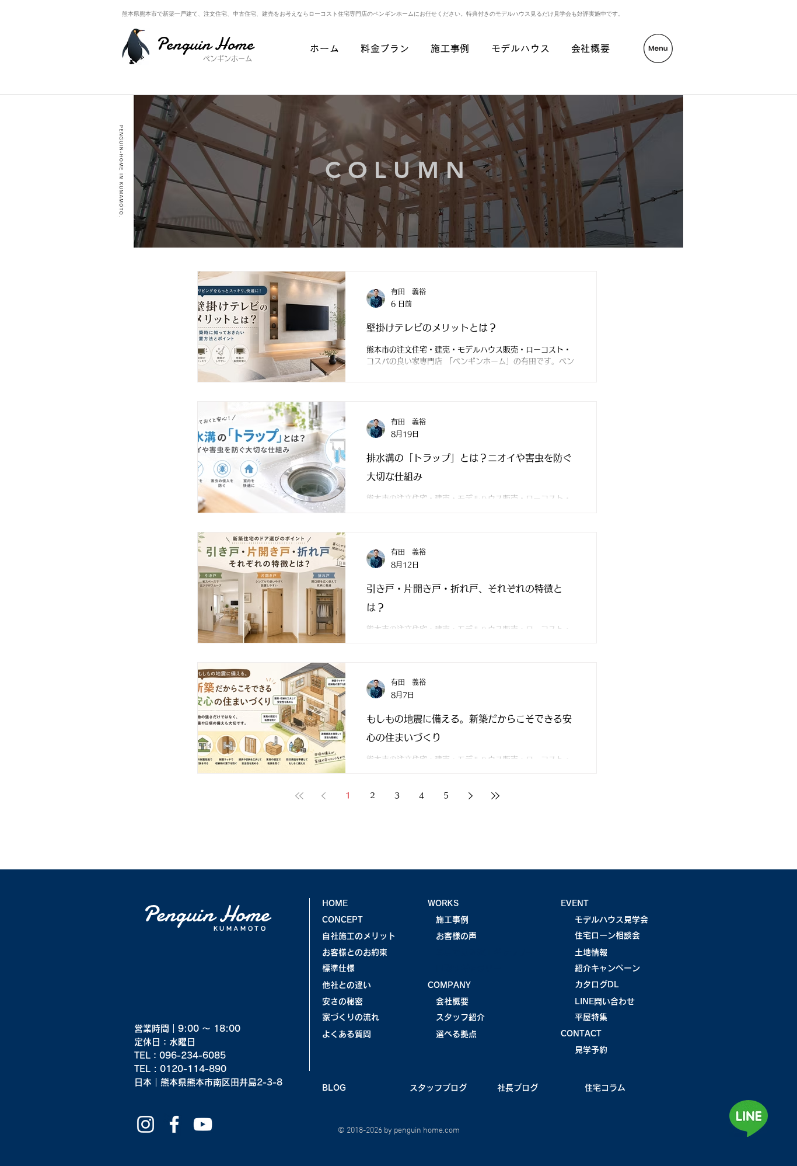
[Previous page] (323, 795)
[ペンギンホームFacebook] (174, 1124)
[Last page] (495, 795)
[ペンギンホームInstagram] (145, 1124)
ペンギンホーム (227, 58)
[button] (658, 48)
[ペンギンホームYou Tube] (202, 1124)
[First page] (299, 795)
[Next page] (470, 795)
